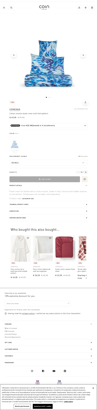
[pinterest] (65, 371)
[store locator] (85, 7)
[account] (79, 7)
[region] (48, 397)
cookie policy (68, 401)
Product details (15, 185)
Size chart (84, 156)
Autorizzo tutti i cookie (42, 406)
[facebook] (43, 371)
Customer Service (11, 349)
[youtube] (54, 371)
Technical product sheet (19, 204)
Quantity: (13, 172)
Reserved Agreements (13, 337)
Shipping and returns (17, 218)
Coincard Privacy (10, 334)
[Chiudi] (93, 388)
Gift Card (8, 342)
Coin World (9, 356)
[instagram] (32, 371)
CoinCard (8, 324)
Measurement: (18, 156)
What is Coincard (11, 328)
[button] (14, 55)
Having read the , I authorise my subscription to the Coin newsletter (44, 313)
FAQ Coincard (9, 331)
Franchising (9, 362)
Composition (14, 211)
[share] (85, 102)
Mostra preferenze (22, 406)
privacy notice (28, 313)
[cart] (92, 7)
